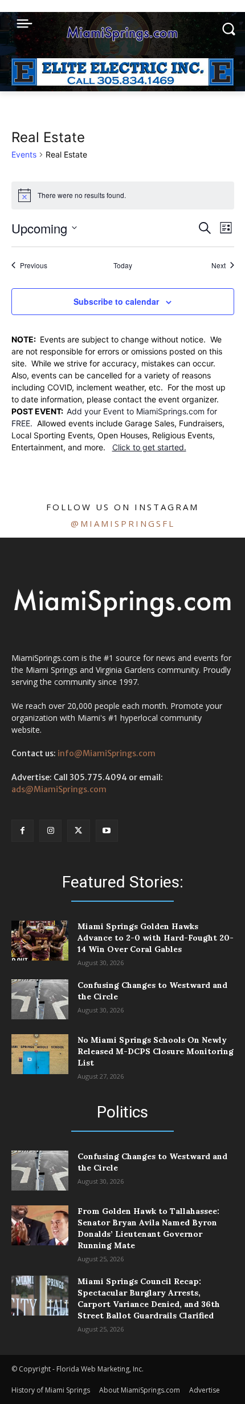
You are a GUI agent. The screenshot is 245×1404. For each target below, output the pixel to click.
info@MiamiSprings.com (107, 753)
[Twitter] (78, 831)
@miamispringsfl (123, 523)
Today (122, 265)
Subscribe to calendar (116, 301)
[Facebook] (22, 831)
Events (23, 154)
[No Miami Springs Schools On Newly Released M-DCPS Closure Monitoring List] (39, 1054)
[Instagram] (50, 831)
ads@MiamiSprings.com (59, 789)
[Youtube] (107, 831)
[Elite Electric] (122, 82)
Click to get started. (149, 447)
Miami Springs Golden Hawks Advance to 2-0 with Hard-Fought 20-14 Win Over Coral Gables (155, 937)
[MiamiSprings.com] (122, 34)
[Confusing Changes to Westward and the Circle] (39, 999)
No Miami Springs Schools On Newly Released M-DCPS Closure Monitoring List (155, 1051)
